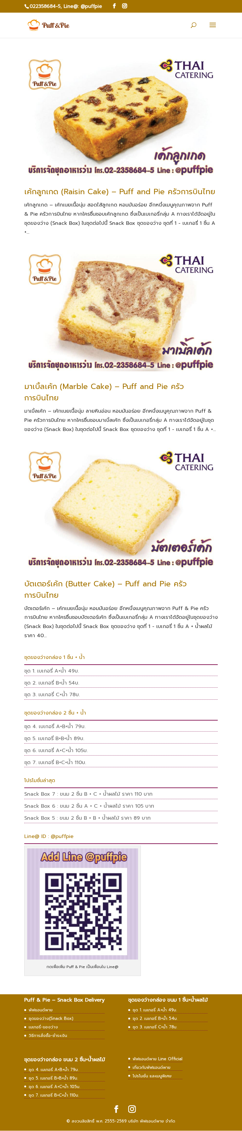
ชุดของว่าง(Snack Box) (51, 1018)
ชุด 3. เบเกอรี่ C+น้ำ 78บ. (52, 694)
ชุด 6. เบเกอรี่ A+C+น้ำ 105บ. (56, 750)
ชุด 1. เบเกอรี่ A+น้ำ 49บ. (51, 671)
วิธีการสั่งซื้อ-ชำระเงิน (48, 1035)
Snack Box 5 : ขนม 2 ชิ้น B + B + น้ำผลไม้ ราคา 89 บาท (87, 818)
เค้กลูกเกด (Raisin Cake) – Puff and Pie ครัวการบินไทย (119, 191)
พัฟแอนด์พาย (41, 1010)
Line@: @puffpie (83, 6)
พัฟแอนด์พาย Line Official (157, 1059)
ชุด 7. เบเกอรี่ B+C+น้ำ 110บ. (55, 762)
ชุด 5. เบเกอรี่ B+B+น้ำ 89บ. (54, 738)
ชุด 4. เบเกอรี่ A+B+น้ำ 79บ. (54, 726)
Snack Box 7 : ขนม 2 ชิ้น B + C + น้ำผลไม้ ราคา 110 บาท (88, 794)
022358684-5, (46, 6)
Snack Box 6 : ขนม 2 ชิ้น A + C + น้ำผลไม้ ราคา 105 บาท (89, 806)
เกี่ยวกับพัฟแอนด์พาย (151, 1067)
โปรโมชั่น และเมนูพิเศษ (152, 1076)
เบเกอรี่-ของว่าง (43, 1027)
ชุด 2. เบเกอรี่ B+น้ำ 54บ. (51, 683)
